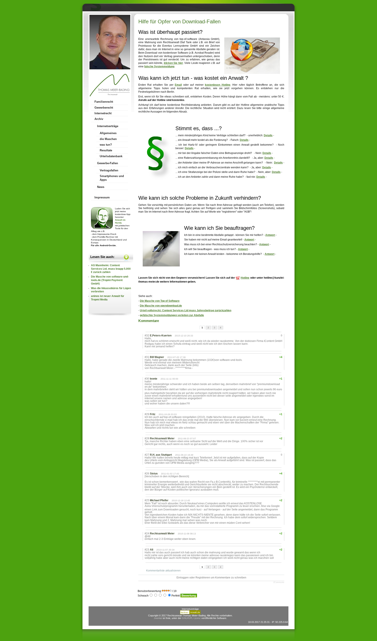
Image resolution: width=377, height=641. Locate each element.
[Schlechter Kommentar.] (272, 335)
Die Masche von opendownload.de (161, 305)
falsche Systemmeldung (159, 66)
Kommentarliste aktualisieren (163, 570)
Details (268, 135)
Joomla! (158, 618)
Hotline (245, 277)
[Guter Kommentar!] (268, 335)
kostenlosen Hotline (217, 84)
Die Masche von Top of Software (160, 300)
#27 (147, 454)
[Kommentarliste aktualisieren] (161, 321)
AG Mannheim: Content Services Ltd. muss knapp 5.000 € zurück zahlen (111, 269)
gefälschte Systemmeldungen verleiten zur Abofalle (172, 315)
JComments (278, 582)
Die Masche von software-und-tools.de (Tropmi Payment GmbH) (110, 280)
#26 (147, 473)
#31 (147, 357)
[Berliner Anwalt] (190, 613)
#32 (147, 335)
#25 (147, 500)
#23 (147, 549)
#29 (147, 414)
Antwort (270, 235)
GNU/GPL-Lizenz (191, 618)
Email (178, 84)
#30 (147, 378)
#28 (147, 438)
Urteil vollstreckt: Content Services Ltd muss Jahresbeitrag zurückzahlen (185, 310)
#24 (147, 533)
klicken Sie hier (173, 63)
